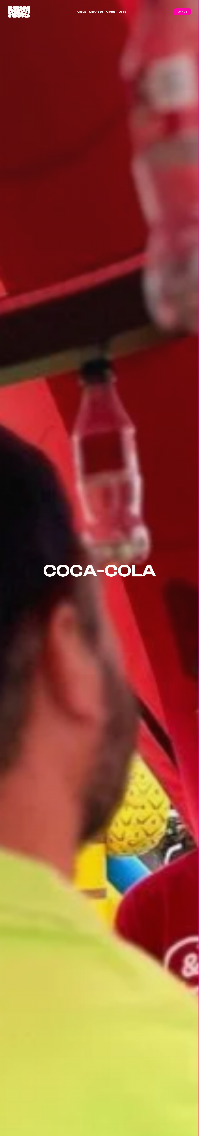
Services (96, 11)
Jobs (122, 11)
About (81, 11)
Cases (111, 11)
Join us (182, 11)
